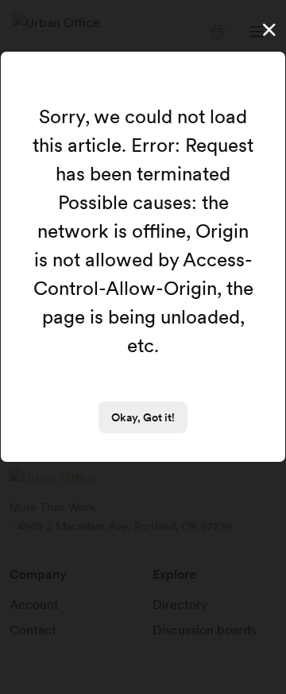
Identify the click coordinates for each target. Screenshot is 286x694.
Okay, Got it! (143, 417)
